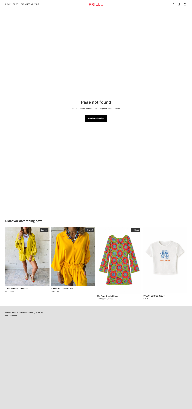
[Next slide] (46, 256)
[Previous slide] (9, 256)
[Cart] (185, 4)
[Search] (174, 4)
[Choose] (182, 289)
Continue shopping (96, 118)
